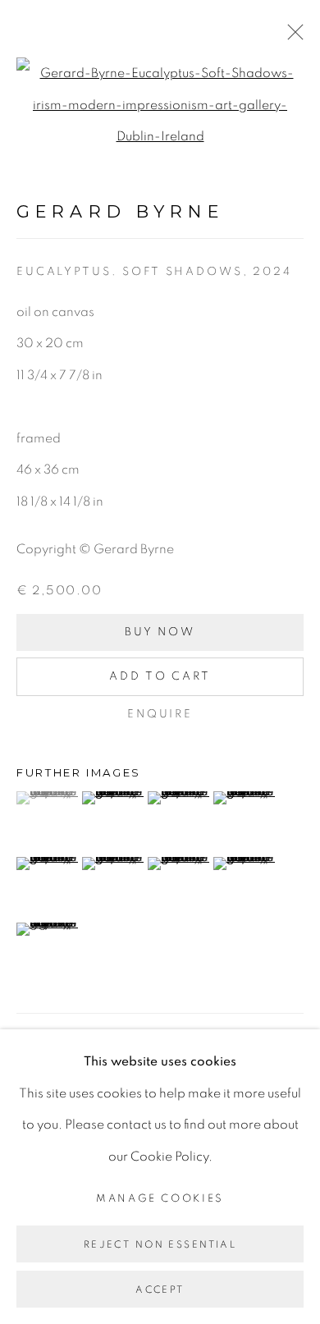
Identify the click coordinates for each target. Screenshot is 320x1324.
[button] (47, 797)
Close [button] (291, 37)
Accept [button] (160, 1289)
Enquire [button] (160, 714)
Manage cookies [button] (160, 1198)
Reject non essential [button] (160, 1244)
